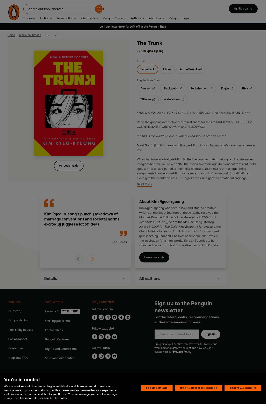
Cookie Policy (58, 398)
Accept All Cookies (243, 388)
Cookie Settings (157, 388)
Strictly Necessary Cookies (198, 388)
